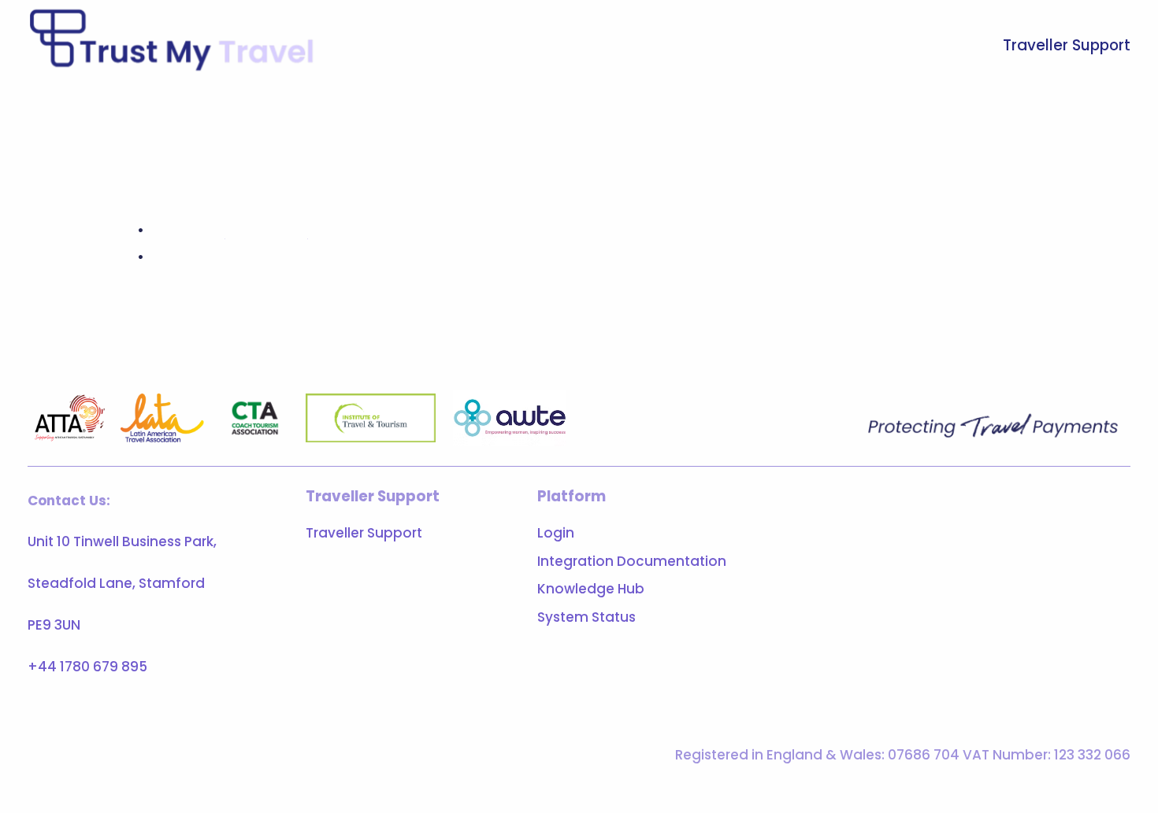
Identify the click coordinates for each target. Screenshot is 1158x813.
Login (555, 532)
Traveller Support (1066, 45)
